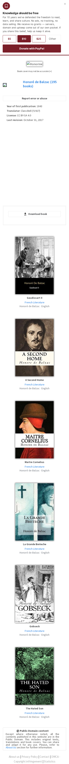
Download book (37, 214)
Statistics (49, 761)
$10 (24, 38)
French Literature (34, 302)
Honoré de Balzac (40, 84)
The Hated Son (34, 708)
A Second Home (34, 380)
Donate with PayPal (31, 48)
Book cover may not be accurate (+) (34, 71)
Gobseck (35, 626)
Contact (44, 756)
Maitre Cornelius (34, 462)
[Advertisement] (34, 165)
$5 (9, 38)
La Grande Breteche (34, 544)
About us (14, 756)
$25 (38, 38)
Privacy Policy (29, 756)
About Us (11, 747)
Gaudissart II (34, 297)
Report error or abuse (34, 98)
